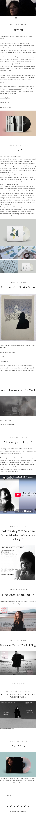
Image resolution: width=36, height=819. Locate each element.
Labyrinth (18, 30)
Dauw (20, 195)
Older (9, 795)
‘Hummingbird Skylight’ (18, 442)
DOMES (18, 150)
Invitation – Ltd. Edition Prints (18, 287)
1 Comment (26, 145)
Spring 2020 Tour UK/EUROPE (18, 595)
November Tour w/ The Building (18, 645)
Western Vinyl (21, 36)
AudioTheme (22, 811)
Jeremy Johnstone (15, 89)
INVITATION (18, 746)
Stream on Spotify (5, 107)
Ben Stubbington (19, 86)
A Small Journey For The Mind (18, 390)
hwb (24, 24)
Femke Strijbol (27, 213)
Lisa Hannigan (29, 77)
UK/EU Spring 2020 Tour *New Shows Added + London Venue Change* (18, 535)
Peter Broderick (22, 80)
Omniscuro (3, 80)
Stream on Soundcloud (7, 424)
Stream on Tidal (5, 102)
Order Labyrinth (5, 98)
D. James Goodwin (27, 57)
